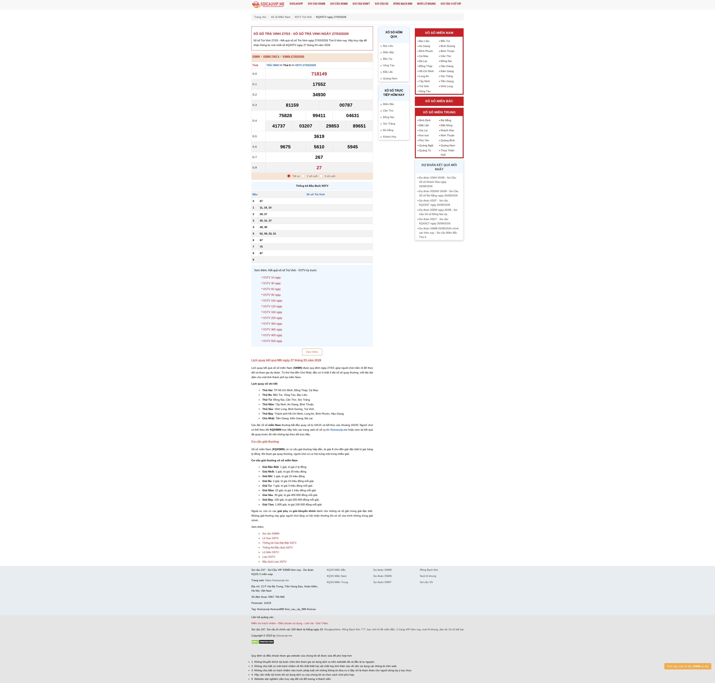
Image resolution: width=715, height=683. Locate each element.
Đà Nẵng (388, 130)
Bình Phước (426, 51)
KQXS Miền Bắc (336, 569)
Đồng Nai (388, 117)
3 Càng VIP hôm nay (408, 629)
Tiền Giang (447, 81)
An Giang (424, 45)
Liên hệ (309, 623)
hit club (255, 649)
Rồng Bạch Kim (402, 3)
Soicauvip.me (338, 429)
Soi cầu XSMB (316, 3)
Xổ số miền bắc (439, 101)
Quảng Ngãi (426, 145)
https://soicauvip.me (277, 580)
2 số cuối (312, 176)
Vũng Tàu (389, 65)
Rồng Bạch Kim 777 (354, 629)
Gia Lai (423, 130)
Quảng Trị (425, 150)
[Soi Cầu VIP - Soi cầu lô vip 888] (269, 5)
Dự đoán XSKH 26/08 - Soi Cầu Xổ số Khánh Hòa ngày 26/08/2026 (437, 182)
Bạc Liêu (388, 45)
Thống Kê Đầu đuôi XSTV (277, 547)
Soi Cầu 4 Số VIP (451, 3)
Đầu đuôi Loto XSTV (274, 561)
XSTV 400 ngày (272, 335)
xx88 (297, 649)
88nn (273, 649)
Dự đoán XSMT (382, 582)
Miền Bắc (388, 52)
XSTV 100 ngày (272, 300)
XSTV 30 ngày (272, 283)
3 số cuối (330, 176)
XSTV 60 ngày (272, 289)
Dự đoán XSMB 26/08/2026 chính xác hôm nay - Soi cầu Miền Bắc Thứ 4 (439, 232)
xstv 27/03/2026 (305, 65)
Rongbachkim (332, 629)
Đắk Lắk (388, 71)
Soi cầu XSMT (361, 3)
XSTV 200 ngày (272, 317)
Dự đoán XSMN (382, 575)
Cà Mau (423, 56)
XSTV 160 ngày (272, 312)
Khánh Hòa (389, 136)
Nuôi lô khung (426, 3)
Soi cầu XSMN (339, 3)
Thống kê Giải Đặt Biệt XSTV (279, 542)
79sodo (264, 649)
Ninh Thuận (448, 135)
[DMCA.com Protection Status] (262, 643)
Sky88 (284, 649)
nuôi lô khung (430, 629)
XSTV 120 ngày (272, 306)
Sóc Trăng (389, 123)
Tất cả (296, 176)
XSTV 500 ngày (272, 341)
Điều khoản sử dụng (290, 623)
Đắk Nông (446, 125)
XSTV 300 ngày (272, 323)
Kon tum (424, 135)
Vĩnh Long (447, 86)
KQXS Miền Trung (337, 582)
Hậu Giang (447, 66)
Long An (424, 76)
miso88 (304, 649)
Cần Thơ (388, 110)
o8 (278, 649)
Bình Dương (448, 45)
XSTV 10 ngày (272, 277)
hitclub (313, 649)
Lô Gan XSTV (270, 538)
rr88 (290, 649)
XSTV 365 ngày (272, 329)
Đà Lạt (423, 61)
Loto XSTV (268, 556)
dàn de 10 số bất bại (451, 629)
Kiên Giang (447, 71)
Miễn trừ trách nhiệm (263, 623)
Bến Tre (387, 58)
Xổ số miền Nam (439, 33)
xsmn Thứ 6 (271, 56)
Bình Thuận (448, 51)
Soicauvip (296, 3)
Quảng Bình (448, 140)
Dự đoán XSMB (382, 569)
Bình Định (425, 120)
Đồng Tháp (425, 66)
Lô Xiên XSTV (270, 552)
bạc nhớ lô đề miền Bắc (381, 629)
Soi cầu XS (381, 3)
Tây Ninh (424, 81)
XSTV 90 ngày (272, 294)
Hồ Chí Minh (426, 71)
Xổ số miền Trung (439, 112)
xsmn (256, 56)
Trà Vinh (272, 65)
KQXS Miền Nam (337, 575)
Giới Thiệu (322, 623)
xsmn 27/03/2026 (293, 56)
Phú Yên (424, 140)
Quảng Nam (390, 78)
